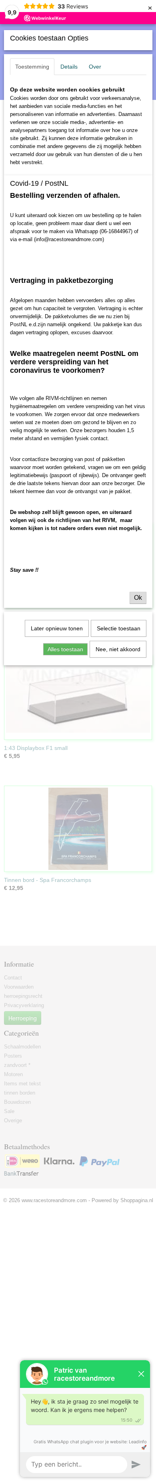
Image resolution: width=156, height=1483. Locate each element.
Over (95, 66)
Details (69, 66)
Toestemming (32, 66)
